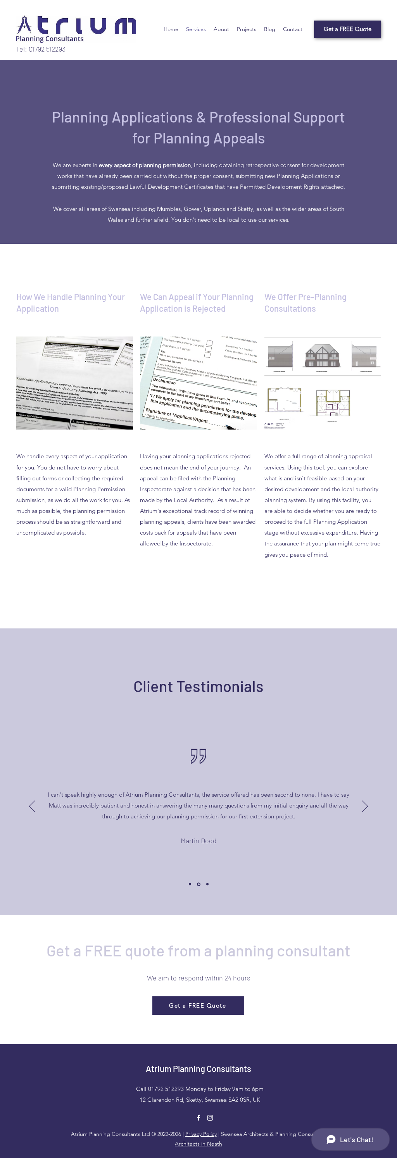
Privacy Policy (201, 1133)
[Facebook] (198, 1118)
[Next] (365, 807)
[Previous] (32, 807)
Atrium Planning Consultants (198, 1068)
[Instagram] (210, 1118)
